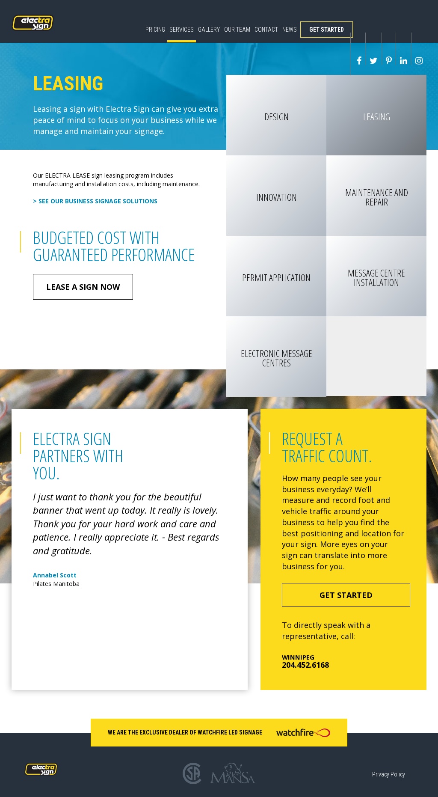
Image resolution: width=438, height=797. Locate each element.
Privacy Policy (388, 774)
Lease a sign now (83, 287)
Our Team (237, 29)
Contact (266, 29)
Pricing (155, 29)
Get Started (326, 29)
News (289, 29)
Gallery (209, 29)
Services (181, 29)
